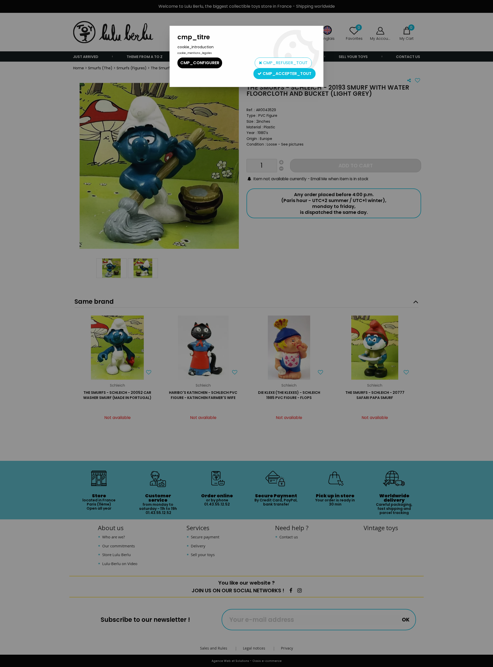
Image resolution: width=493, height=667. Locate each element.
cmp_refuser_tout (285, 63)
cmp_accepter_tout (286, 74)
